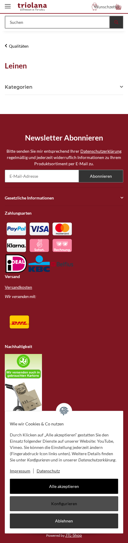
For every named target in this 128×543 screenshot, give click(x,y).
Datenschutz (48, 470)
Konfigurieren (64, 503)
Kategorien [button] (18, 87)
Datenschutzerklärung (100, 151)
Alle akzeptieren (64, 486)
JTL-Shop (73, 535)
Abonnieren (101, 176)
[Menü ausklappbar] (8, 3)
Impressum (20, 470)
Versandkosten (18, 287)
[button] (118, 6)
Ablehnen (64, 520)
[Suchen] (116, 22)
